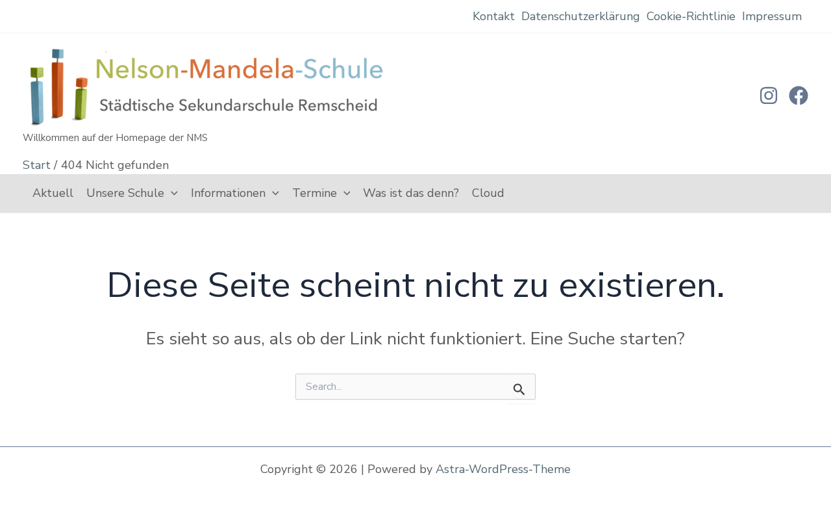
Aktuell (52, 193)
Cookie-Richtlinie (691, 16)
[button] (171, 193)
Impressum (772, 16)
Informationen (228, 193)
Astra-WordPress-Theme (503, 469)
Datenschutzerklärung (580, 16)
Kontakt (494, 16)
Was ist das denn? (411, 193)
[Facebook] (798, 95)
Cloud (488, 193)
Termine (314, 193)
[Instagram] (768, 95)
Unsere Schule (125, 193)
